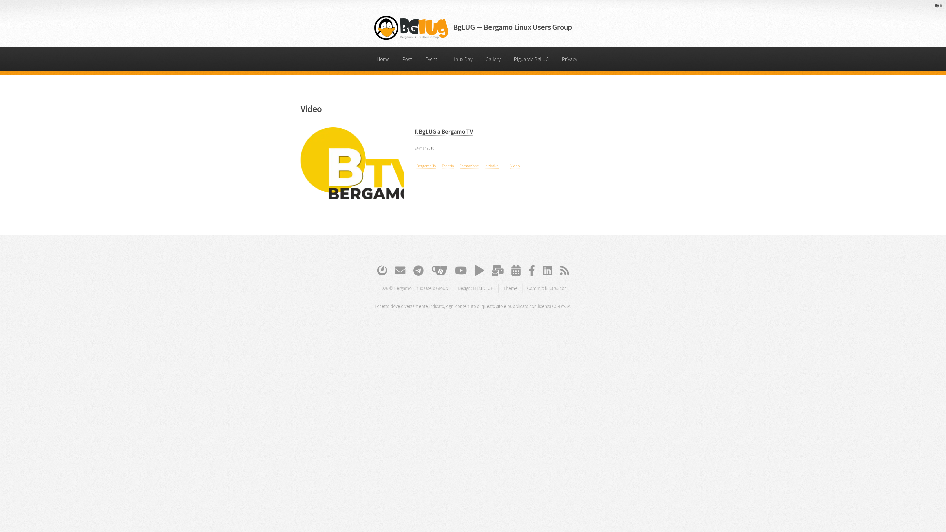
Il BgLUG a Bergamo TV (444, 131)
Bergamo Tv (426, 165)
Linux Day (462, 59)
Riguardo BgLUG (531, 59)
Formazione (469, 165)
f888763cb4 (556, 288)
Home (383, 59)
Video (515, 165)
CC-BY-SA (561, 306)
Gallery (493, 59)
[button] (938, 5)
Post (407, 59)
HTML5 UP (483, 288)
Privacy (569, 59)
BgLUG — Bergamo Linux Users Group (512, 27)
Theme (510, 288)
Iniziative (492, 165)
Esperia (448, 165)
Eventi (432, 59)
